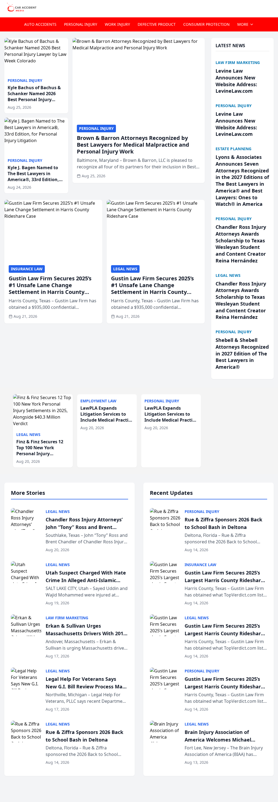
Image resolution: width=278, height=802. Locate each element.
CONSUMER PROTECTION (206, 24)
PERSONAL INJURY (80, 24)
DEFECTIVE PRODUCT (157, 24)
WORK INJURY (117, 24)
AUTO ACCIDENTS (40, 24)
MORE (242, 24)
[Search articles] (271, 7)
